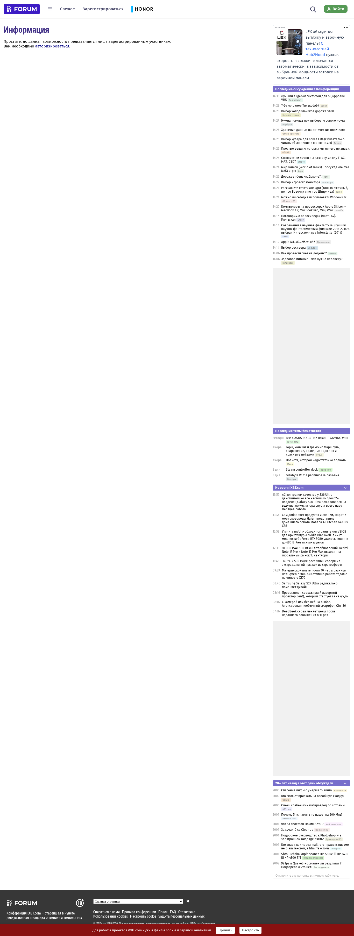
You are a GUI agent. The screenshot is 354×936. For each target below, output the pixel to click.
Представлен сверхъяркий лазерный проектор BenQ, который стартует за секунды (315, 594)
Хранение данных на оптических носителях (313, 130)
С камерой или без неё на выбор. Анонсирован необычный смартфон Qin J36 (314, 603)
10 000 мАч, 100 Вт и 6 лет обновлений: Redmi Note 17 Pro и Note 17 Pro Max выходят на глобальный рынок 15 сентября (315, 551)
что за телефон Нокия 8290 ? (302, 824)
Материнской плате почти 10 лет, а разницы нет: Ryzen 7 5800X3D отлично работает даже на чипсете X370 (314, 574)
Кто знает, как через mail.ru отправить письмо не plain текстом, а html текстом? (315, 846)
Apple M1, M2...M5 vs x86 (298, 242)
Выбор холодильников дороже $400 (307, 111)
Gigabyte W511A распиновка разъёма (312, 475)
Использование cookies (110, 916)
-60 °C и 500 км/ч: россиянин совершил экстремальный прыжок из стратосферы (312, 563)
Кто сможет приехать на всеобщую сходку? (312, 796)
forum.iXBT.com (191, 923)
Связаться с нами (106, 911)
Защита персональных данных (181, 916)
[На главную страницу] (22, 9)
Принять (225, 930)
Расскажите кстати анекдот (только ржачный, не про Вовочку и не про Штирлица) (314, 189)
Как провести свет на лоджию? (304, 253)
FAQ (173, 911)
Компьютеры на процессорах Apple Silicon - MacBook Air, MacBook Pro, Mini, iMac (313, 208)
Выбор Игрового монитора (301, 182)
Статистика (186, 911)
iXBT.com (101, 923)
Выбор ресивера (293, 247)
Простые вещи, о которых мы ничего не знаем (315, 148)
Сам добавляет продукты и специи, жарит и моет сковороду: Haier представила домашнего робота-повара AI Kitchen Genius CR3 (315, 520)
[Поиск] (313, 9)
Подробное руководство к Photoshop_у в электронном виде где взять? (311, 837)
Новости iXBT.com (289, 488)
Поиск (163, 911)
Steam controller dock (302, 469)
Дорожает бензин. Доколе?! (301, 176)
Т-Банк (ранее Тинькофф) (300, 105)
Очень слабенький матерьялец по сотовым (313, 805)
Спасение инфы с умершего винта (306, 790)
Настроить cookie (143, 916)
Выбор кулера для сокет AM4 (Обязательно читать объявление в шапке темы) (312, 141)
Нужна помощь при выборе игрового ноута (313, 120)
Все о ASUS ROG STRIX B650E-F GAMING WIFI (317, 438)
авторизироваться (52, 46)
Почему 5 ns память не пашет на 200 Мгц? (312, 814)
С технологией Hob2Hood (317, 49)
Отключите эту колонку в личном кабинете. (307, 875)
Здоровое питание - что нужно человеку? (312, 259)
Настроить (250, 930)
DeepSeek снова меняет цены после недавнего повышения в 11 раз (309, 613)
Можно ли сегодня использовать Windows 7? (313, 197)
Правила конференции (139, 911)
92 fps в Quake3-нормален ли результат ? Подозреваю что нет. (311, 865)
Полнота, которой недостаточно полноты (316, 460)
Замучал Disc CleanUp (297, 830)
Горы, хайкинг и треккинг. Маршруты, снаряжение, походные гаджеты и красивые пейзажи (313, 450)
